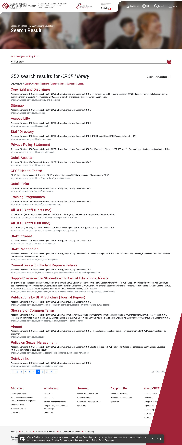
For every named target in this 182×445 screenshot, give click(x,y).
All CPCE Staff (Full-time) (30, 223)
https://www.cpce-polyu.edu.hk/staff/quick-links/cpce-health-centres (41, 178)
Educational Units (17, 405)
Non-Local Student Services (121, 398)
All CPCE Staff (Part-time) (31, 210)
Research (83, 388)
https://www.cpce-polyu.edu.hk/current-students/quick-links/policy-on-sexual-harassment (50, 353)
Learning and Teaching (19, 394)
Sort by (150, 77)
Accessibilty (20, 118)
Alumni (16, 326)
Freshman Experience (119, 394)
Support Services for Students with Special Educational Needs (59, 278)
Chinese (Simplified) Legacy (72, 84)
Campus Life (119, 388)
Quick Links (20, 184)
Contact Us (26, 432)
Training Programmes (28, 197)
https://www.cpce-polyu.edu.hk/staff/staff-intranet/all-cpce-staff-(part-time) (44, 217)
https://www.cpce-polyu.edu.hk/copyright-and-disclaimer (35, 100)
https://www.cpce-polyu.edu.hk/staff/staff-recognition (34, 260)
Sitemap (17, 105)
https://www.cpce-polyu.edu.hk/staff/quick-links (32, 191)
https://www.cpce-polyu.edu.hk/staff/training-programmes (36, 204)
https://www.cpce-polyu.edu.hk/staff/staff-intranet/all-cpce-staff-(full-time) (44, 230)
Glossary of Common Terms (33, 310)
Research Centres (84, 398)
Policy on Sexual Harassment (34, 342)
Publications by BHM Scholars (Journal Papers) (48, 297)
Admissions (52, 388)
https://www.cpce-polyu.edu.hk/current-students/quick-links (37, 366)
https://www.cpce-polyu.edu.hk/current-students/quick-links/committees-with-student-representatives (55, 273)
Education (17, 388)
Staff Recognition (24, 249)
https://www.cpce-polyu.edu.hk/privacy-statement (32, 152)
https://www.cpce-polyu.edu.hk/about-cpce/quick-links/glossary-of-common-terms (47, 321)
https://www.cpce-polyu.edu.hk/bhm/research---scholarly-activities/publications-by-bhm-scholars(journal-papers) (60, 305)
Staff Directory (22, 132)
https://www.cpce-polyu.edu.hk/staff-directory (31, 139)
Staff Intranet (21, 236)
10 (51, 372)
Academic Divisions (18, 409)
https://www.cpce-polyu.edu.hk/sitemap (28, 113)
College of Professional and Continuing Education (32, 26)
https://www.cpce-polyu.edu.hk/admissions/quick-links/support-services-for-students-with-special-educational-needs (62, 292)
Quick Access (21, 158)
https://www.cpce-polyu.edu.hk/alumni (27, 337)
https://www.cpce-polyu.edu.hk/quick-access (30, 165)
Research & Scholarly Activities (89, 402)
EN (147, 6)
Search (161, 6)
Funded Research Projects (87, 394)
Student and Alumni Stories (55, 402)
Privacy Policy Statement (30, 145)
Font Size (134, 6)
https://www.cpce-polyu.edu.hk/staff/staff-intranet (33, 243)
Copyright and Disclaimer (30, 89)
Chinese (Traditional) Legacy (44, 84)
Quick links (115, 402)
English (28, 84)
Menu (174, 6)
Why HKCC (48, 394)
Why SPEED (48, 398)
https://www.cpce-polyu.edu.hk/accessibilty (30, 126)
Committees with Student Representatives (44, 265)
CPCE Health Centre (26, 171)
